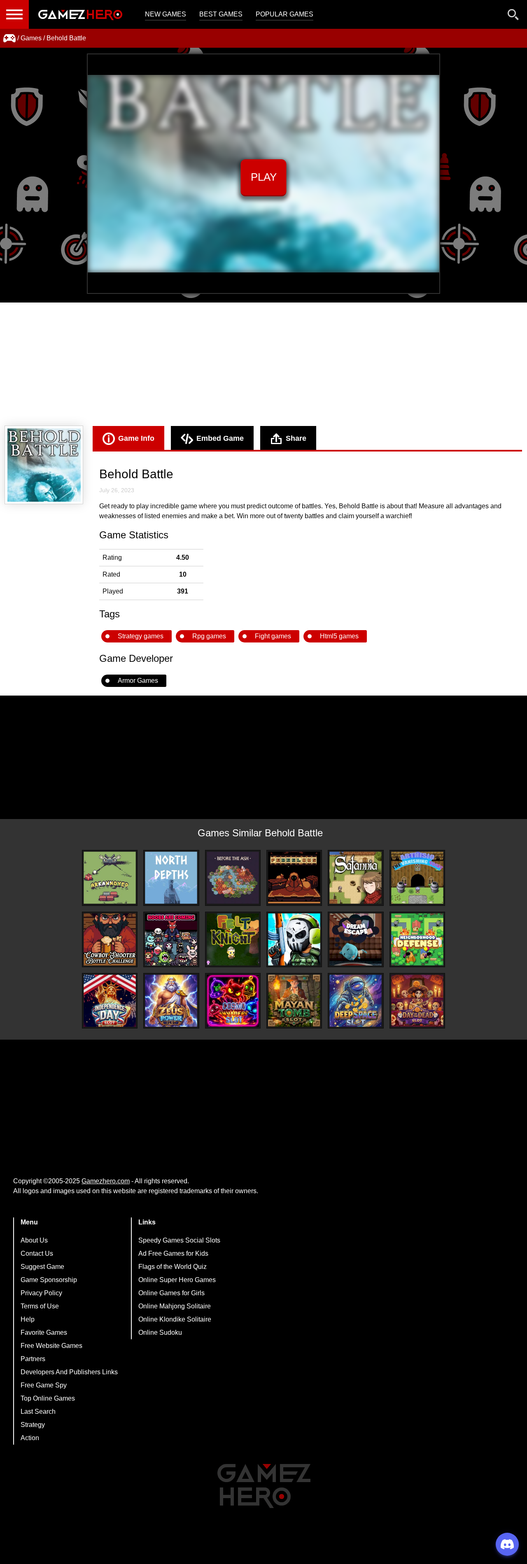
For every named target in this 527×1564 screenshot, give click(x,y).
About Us (34, 1240)
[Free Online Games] (9, 38)
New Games (165, 14)
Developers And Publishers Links (69, 1371)
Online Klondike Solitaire (174, 1319)
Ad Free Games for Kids (173, 1253)
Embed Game (220, 438)
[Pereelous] (294, 877)
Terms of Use (40, 1306)
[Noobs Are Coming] (171, 939)
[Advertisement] (263, 364)
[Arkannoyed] (109, 877)
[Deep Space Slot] (355, 1000)
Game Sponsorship (49, 1279)
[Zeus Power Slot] (171, 1000)
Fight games (273, 636)
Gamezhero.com (106, 1181)
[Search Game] (513, 16)
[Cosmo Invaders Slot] (232, 1000)
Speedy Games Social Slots (179, 1240)
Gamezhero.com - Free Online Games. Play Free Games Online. (80, 14)
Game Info (136, 438)
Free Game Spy (44, 1385)
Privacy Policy (41, 1292)
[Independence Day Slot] (109, 1000)
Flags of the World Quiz (172, 1266)
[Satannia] (355, 877)
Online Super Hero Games (177, 1279)
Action (30, 1437)
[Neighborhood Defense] (417, 939)
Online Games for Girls (171, 1292)
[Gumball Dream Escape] (355, 939)
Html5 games (339, 636)
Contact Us (37, 1253)
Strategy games (140, 636)
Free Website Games (51, 1345)
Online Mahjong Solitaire (174, 1306)
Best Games (221, 14)
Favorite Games (44, 1332)
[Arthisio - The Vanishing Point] (417, 877)
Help (28, 1319)
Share (296, 438)
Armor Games (138, 680)
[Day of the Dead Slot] (417, 1000)
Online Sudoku (160, 1332)
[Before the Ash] (232, 877)
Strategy (33, 1424)
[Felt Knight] (232, 939)
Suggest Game (42, 1266)
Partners (33, 1358)
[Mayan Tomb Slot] (294, 1000)
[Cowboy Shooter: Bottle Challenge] (109, 939)
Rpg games (209, 636)
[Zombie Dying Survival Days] (294, 939)
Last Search (38, 1411)
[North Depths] (171, 877)
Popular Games (284, 14)
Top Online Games (48, 1398)
